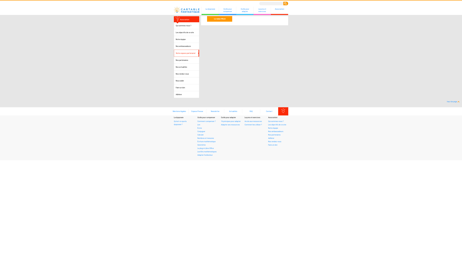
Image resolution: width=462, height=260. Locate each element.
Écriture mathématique (206, 142)
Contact (269, 111)
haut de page (452, 102)
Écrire (199, 128)
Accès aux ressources (253, 121)
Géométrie (201, 145)
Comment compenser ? (206, 121)
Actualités (233, 111)
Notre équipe (181, 39)
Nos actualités (181, 67)
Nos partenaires (182, 60)
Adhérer (179, 94)
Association (279, 9)
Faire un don (180, 88)
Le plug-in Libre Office (205, 148)
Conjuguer (201, 131)
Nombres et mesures (205, 138)
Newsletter (215, 111)
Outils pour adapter (245, 10)
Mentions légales (179, 111)
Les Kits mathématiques (207, 152)
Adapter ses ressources (230, 125)
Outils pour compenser (227, 10)
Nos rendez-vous (182, 74)
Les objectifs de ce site (185, 32)
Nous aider (180, 81)
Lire (198, 125)
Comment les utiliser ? (253, 125)
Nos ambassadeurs (183, 46)
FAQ (251, 111)
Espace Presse (197, 111)
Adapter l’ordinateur (205, 155)
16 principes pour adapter (231, 121)
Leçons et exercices (262, 10)
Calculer (200, 135)
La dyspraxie (210, 9)
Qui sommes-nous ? (183, 26)
